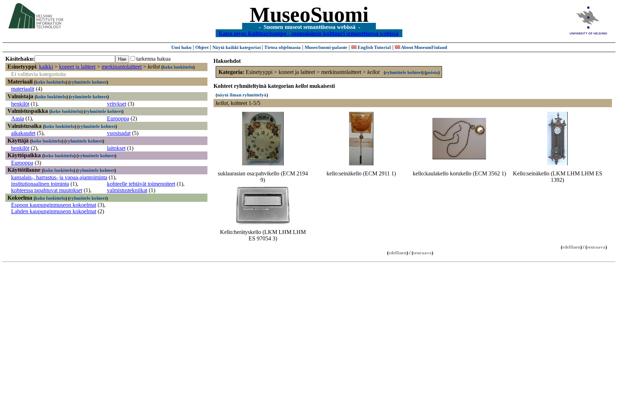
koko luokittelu (178, 67)
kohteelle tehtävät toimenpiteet (141, 184)
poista (432, 72)
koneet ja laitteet (77, 67)
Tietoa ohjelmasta (282, 47)
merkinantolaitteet (122, 67)
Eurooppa (118, 118)
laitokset (116, 148)
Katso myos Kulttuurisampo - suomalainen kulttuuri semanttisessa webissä (308, 33)
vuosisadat (119, 133)
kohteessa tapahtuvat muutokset (46, 190)
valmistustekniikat (127, 190)
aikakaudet (23, 133)
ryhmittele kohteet (88, 82)
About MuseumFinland (423, 47)
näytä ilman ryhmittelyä (241, 95)
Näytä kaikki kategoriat (237, 47)
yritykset (116, 104)
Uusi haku (181, 47)
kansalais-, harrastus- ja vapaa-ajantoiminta (59, 177)
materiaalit (22, 89)
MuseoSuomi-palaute (326, 47)
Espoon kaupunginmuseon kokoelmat (53, 205)
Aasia (17, 118)
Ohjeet (202, 47)
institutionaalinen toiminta (40, 184)
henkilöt (20, 104)
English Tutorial (374, 47)
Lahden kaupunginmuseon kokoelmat (53, 211)
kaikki (46, 67)
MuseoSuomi (309, 14)
